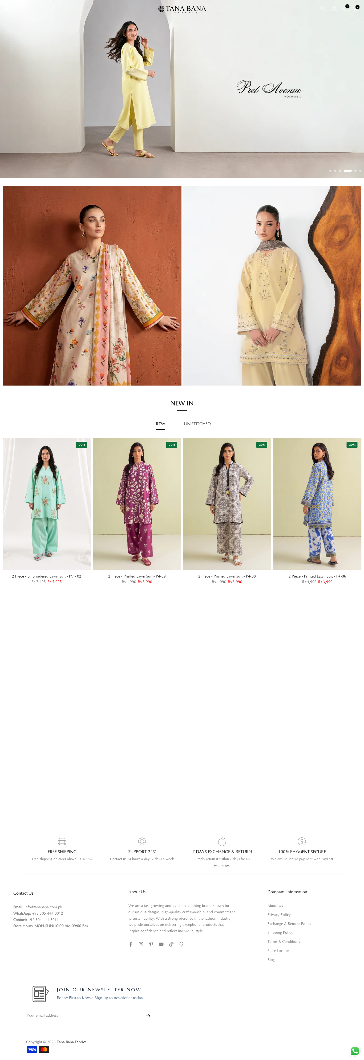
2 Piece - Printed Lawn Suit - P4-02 (324, 576)
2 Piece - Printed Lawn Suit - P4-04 (143, 576)
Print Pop (16, 365)
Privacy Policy (279, 915)
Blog (271, 960)
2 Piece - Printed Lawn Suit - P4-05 (53, 576)
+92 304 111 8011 (43, 920)
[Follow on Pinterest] (151, 944)
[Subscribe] (145, 1015)
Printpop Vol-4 (201, 366)
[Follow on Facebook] (130, 944)
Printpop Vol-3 (201, 359)
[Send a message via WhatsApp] (355, 1051)
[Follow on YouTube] (161, 944)
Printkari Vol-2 (21, 372)
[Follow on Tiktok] (171, 944)
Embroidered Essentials (28, 357)
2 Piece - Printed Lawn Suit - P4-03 (233, 576)
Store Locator (278, 951)
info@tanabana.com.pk (43, 907)
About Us (275, 906)
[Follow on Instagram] (141, 944)
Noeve (194, 374)
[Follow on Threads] (181, 944)
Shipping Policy (280, 933)
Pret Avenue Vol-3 (204, 351)
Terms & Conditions (284, 942)
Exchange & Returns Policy (289, 924)
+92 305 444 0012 (47, 913)
